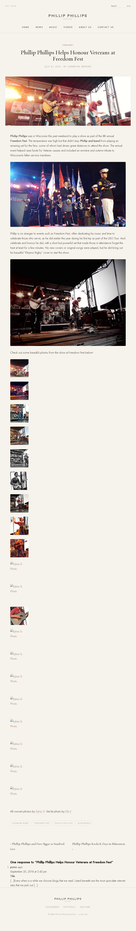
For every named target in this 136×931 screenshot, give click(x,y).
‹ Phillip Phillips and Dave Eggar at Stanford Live (37, 846)
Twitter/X (69, 907)
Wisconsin (84, 823)
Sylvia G (40, 811)
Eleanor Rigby (20, 823)
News (39, 27)
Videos (68, 27)
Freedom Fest (42, 823)
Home (25, 27)
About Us (85, 27)
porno (13, 867)
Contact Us (106, 27)
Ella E (68, 811)
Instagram (52, 907)
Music (53, 27)
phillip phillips (63, 823)
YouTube (85, 907)
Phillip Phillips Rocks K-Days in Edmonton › (98, 846)
